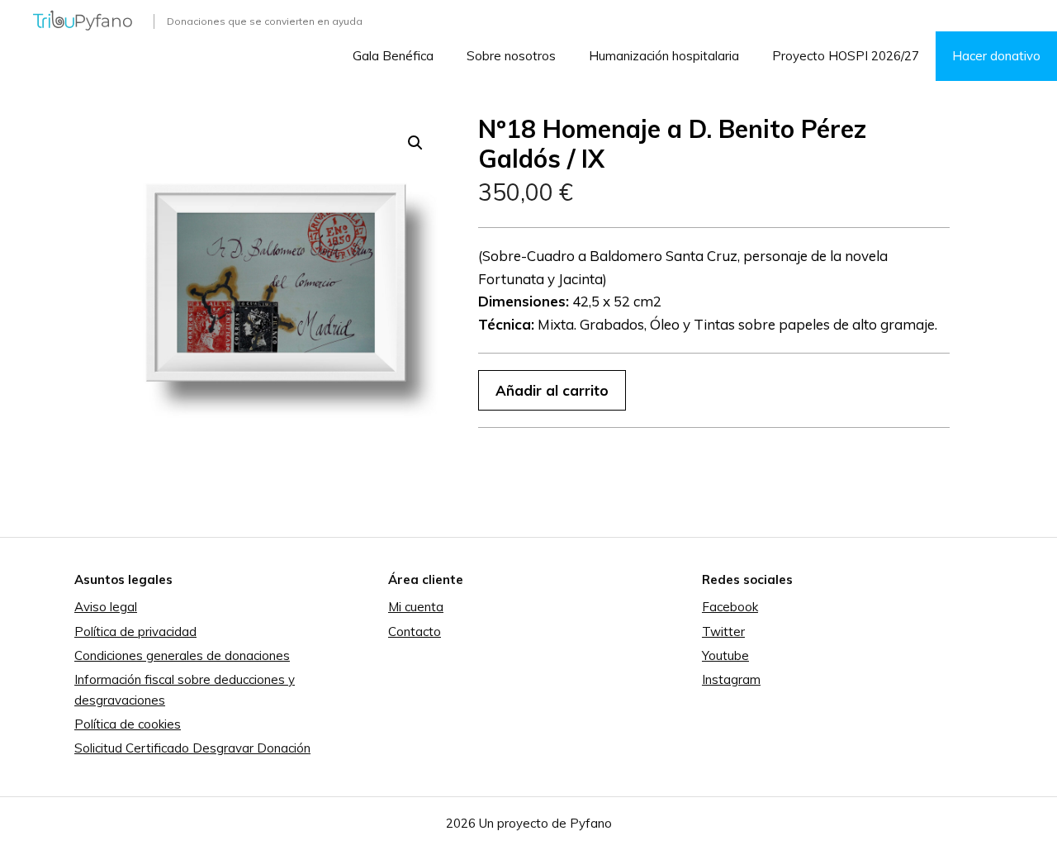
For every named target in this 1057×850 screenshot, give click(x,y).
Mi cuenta (415, 607)
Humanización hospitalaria (664, 56)
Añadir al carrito (552, 390)
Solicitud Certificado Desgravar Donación (192, 748)
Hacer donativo (996, 56)
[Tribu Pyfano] (82, 18)
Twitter (723, 631)
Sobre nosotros (511, 56)
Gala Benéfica (393, 56)
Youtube (725, 655)
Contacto (414, 631)
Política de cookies (127, 724)
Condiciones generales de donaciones (182, 655)
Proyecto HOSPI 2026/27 (845, 56)
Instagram (731, 679)
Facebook (730, 607)
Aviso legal (105, 607)
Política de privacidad (135, 631)
